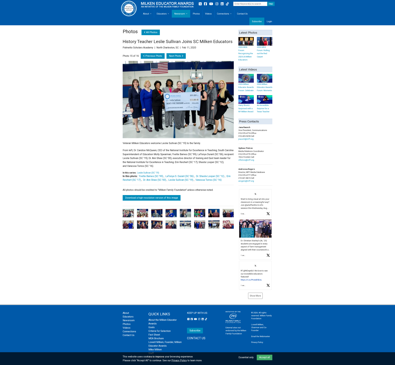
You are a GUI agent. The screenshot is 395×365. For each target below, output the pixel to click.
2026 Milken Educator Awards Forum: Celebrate (246, 87)
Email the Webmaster (260, 336)
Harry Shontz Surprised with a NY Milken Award (245, 108)
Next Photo (175, 55)
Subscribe (257, 21)
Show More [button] (255, 296)
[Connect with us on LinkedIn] (222, 4)
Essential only (246, 357)
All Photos (151, 32)
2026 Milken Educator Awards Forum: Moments (264, 87)
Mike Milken (155, 349)
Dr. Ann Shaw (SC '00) (154, 179)
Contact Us (242, 13)
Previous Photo (153, 55)
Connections (223, 13)
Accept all (264, 357)
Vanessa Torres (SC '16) (208, 179)
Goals (151, 327)
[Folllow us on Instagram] (217, 4)
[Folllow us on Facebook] (205, 4)
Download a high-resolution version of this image (151, 197)
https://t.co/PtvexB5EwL (251, 280)
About (146, 13)
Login (269, 21)
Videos (208, 13)
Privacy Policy (257, 342)
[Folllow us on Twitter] (200, 4)
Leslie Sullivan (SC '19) (148, 172)
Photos (196, 13)
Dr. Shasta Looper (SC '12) (210, 176)
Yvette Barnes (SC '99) (151, 176)
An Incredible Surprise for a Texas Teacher (263, 108)
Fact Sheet (154, 334)
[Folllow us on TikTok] (227, 4)
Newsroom (179, 13)
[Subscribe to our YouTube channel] (211, 4)
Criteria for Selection (159, 331)
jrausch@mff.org (246, 139)
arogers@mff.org (246, 181)
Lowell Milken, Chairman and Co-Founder (259, 327)
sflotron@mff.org (246, 160)
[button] (255, 203)
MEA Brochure (156, 338)
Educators (162, 13)
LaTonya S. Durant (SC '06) (179, 176)
